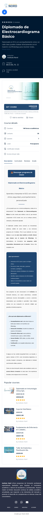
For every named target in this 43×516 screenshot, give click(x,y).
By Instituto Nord (21, 403)
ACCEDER (33, 507)
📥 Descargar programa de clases (21, 173)
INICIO (8, 507)
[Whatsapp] (21, 502)
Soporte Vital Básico (23, 409)
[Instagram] (16, 502)
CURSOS (16, 507)
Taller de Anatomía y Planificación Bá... (24, 449)
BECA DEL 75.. (11, 65)
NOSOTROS (24, 507)
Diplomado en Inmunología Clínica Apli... (26, 390)
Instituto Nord (12, 57)
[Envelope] (27, 502)
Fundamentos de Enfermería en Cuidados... (26, 428)
